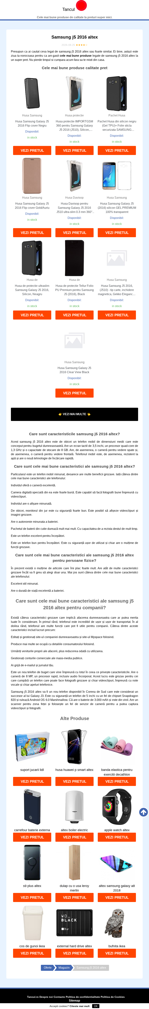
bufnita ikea (116, 946)
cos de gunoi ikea (32, 946)
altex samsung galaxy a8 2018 (117, 888)
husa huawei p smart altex (74, 770)
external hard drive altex (74, 946)
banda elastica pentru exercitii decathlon (116, 772)
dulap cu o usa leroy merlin (74, 888)
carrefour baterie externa (32, 830)
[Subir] (143, 812)
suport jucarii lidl (32, 770)
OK (96, 1006)
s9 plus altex (32, 886)
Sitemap (74, 1000)
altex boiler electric (74, 830)
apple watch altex (117, 830)
